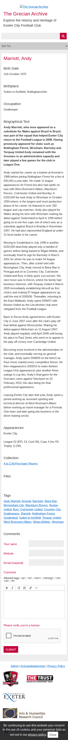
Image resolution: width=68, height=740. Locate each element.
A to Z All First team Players (21, 463)
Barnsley (37, 501)
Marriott (25, 513)
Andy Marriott (12, 501)
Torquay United (51, 517)
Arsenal (26, 501)
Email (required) (13, 562)
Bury (16, 509)
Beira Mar (51, 501)
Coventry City (52, 509)
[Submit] (63, 36)
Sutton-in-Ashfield (30, 517)
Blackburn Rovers (37, 505)
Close (52, 734)
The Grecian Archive (25, 14)
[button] (6, 588)
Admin (15, 666)
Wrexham (58, 521)
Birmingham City (14, 505)
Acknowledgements (33, 666)
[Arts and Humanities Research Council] (24, 716)
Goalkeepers (11, 513)
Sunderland (11, 517)
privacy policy (37, 734)
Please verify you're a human (21, 625)
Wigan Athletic (41, 521)
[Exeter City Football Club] (10, 681)
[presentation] (6, 588)
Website (9, 553)
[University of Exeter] (14, 700)
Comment (10, 572)
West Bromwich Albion (17, 521)
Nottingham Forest (43, 513)
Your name (10, 543)
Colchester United (31, 509)
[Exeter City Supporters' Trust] (40, 681)
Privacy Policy (56, 666)
